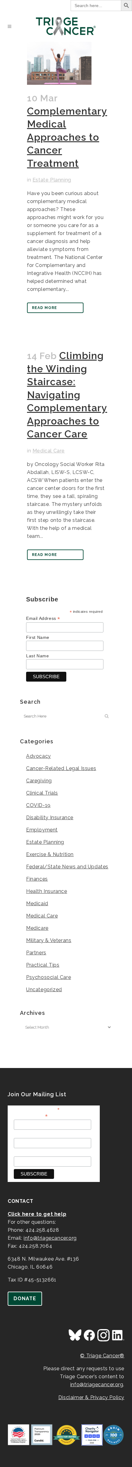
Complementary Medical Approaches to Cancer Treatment (67, 137)
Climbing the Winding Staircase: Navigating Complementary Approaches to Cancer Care (67, 395)
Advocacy (38, 756)
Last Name (37, 655)
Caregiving (39, 781)
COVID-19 (38, 805)
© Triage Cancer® (102, 1356)
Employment (42, 830)
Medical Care (49, 451)
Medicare (37, 928)
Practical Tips (42, 965)
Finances (37, 879)
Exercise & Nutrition (50, 854)
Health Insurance (46, 891)
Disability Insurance (49, 817)
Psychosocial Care (48, 977)
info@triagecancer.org (50, 1238)
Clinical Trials (42, 793)
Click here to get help (37, 1214)
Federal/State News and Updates (67, 867)
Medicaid (37, 903)
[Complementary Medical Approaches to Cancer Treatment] (59, 63)
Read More (44, 308)
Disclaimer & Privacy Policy (91, 1397)
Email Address (43, 618)
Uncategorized (44, 989)
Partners (36, 953)
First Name (37, 637)
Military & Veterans (48, 940)
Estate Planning (52, 180)
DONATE (25, 1298)
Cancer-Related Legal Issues (61, 768)
